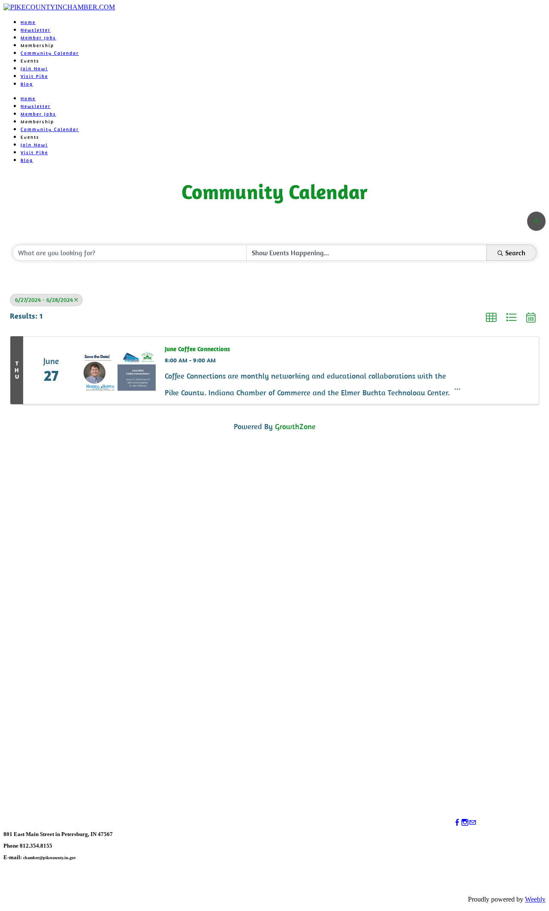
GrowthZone (295, 426)
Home (28, 22)
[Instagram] (465, 822)
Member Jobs (38, 38)
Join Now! (34, 69)
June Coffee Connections (197, 349)
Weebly (535, 899)
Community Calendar (50, 53)
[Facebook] (457, 822)
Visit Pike (34, 76)
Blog (27, 84)
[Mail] (472, 822)
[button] (536, 221)
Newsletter (36, 30)
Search (515, 252)
